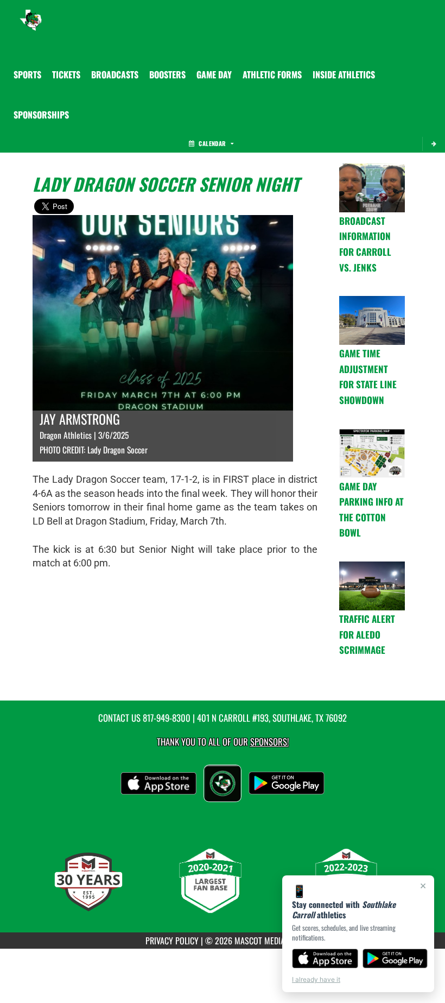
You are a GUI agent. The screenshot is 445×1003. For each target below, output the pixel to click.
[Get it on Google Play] (395, 958)
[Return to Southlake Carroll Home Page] (30, 13)
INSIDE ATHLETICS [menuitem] (344, 74)
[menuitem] (66, 74)
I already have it (316, 979)
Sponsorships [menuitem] (41, 114)
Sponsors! (269, 741)
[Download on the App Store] (325, 958)
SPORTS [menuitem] (27, 74)
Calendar (212, 143)
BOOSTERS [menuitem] (167, 74)
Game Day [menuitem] (214, 74)
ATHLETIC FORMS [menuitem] (272, 74)
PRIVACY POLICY (172, 940)
